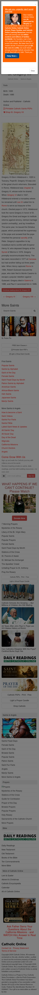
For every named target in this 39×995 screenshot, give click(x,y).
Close (33, 71)
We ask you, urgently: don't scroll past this (19, 10)
